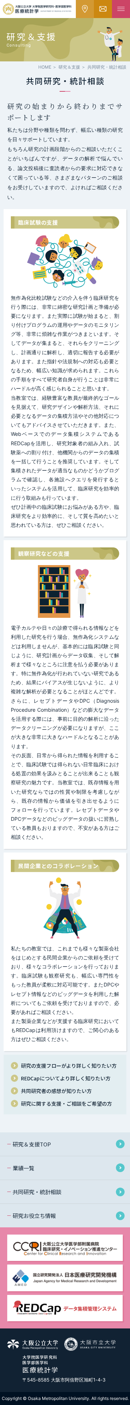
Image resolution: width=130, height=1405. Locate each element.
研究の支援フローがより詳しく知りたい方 (69, 1065)
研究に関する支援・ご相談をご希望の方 (66, 1103)
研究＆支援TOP (32, 1144)
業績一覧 (23, 1168)
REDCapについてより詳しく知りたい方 (65, 1078)
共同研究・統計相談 (37, 1192)
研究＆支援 (69, 67)
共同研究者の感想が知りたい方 (56, 1090)
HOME (44, 67)
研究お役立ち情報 (34, 1215)
